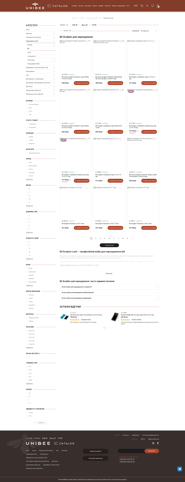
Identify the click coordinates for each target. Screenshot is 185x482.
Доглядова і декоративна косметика (38, 83)
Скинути (41, 422)
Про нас (80, 6)
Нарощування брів (33, 64)
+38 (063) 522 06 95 (127, 462)
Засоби (29, 45)
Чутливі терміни (33, 438)
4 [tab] (112, 328)
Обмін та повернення (118, 6)
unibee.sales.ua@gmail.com (129, 457)
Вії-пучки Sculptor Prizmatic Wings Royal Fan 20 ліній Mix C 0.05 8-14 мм (108, 78)
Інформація (135, 435)
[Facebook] (158, 443)
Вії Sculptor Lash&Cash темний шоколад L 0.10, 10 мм (142, 126)
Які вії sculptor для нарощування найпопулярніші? (78, 292)
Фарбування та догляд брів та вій (37, 67)
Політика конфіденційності (150, 435)
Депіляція (29, 86)
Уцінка (34, 450)
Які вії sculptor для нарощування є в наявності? (77, 287)
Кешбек (100, 6)
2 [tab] (107, 328)
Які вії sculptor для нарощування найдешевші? (77, 298)
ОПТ (128, 6)
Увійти (143, 439)
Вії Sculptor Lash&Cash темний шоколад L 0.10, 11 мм (75, 175)
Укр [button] (136, 6)
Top (94, 25)
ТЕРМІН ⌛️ (64, 25)
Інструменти (31, 56)
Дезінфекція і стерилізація (34, 79)
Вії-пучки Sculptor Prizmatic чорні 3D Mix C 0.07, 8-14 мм (75, 126)
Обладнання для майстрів (34, 94)
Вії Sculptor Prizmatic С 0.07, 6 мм (140, 223)
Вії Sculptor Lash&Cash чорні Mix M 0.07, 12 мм (108, 126)
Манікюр (29, 33)
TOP (60, 438)
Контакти (108, 6)
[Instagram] (153, 443)
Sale (84, 25)
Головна (74, 6)
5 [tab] (114, 328)
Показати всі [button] (29, 179)
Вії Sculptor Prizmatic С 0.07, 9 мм (73, 223)
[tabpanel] (84, 317)
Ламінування (30, 71)
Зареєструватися (153, 439)
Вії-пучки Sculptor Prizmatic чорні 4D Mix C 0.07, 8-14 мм (75, 78)
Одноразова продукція (33, 90)
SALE (27, 30)
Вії (28, 48)
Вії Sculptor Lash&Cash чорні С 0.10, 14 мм (142, 78)
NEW (75, 25)
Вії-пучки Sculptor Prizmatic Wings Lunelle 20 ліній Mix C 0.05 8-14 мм (143, 175)
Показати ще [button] (109, 245)
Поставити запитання (96, 458)
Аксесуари (30, 60)
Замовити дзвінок (95, 451)
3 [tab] (109, 328)
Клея (29, 52)
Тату (27, 75)
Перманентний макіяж (33, 37)
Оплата (94, 6)
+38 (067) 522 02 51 (127, 459)
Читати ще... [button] (109, 273)
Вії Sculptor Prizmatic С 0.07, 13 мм (107, 223)
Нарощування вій (32, 41)
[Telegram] (179, 469)
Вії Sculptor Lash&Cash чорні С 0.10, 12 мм (108, 175)
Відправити (151, 451)
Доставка (88, 6)
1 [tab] (104, 328)
